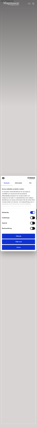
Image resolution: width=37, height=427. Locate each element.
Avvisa (18, 247)
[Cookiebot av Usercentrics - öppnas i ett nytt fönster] (27, 178)
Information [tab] (18, 183)
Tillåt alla (18, 236)
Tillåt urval (18, 241)
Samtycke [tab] (7, 183)
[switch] (32, 217)
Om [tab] (30, 183)
